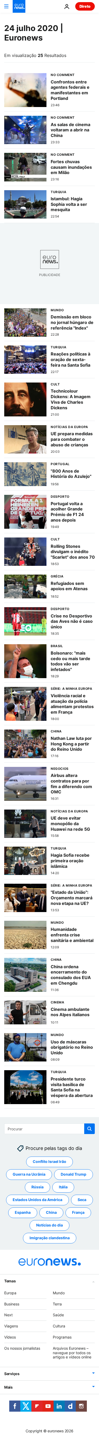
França (78, 1212)
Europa (10, 1293)
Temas (10, 1281)
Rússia (37, 1187)
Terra (57, 1304)
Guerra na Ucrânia (29, 1174)
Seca (82, 1200)
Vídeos (10, 1337)
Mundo (59, 1293)
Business (11, 1304)
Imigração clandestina (50, 1238)
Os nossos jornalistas (22, 1348)
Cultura (59, 1326)
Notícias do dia (49, 1225)
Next (8, 1315)
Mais (8, 1387)
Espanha (23, 1212)
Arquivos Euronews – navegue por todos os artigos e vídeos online (72, 1352)
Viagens (11, 1326)
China (51, 1212)
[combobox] (49, 1128)
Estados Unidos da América (37, 1200)
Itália (63, 1187)
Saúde (58, 1315)
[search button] (89, 1128)
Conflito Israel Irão (49, 1161)
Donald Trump (73, 1174)
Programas (62, 1337)
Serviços (12, 1374)
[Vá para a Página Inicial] (19, 6)
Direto (85, 6)
